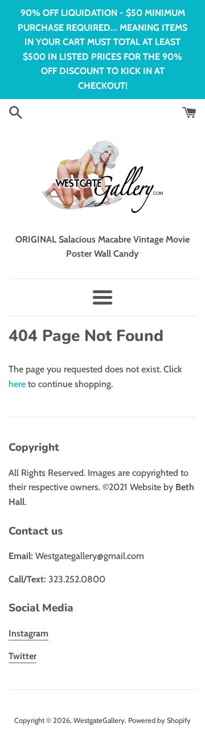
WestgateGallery (99, 720)
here (17, 384)
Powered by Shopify (159, 720)
